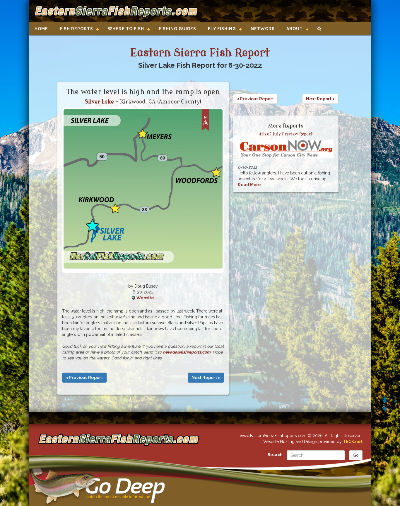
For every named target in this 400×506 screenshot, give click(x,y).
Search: (276, 454)
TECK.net (353, 441)
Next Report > (206, 377)
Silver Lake (99, 102)
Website (145, 298)
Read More (249, 184)
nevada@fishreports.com (187, 352)
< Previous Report (84, 377)
